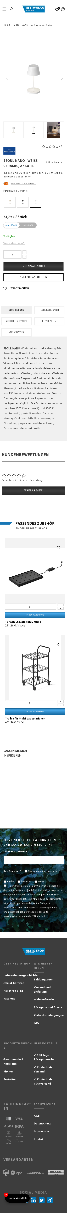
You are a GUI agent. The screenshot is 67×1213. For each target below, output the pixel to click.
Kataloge (9, 998)
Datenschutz (42, 1123)
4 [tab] (39, 815)
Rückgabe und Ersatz (48, 1007)
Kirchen (8, 1071)
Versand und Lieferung (42, 989)
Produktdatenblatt (23, 183)
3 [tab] (36, 815)
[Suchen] (11, 9)
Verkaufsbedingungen (49, 1015)
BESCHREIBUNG (16, 310)
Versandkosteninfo (14, 243)
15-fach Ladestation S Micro (23, 622)
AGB (37, 1116)
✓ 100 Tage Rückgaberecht (44, 1057)
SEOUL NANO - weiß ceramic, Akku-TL (34, 25)
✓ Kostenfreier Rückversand (44, 1081)
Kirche (10, 881)
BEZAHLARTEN (49, 321)
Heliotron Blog (13, 991)
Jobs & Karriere (13, 983)
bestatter (26, 881)
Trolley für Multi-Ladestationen (25, 718)
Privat (41, 881)
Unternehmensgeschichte (18, 975)
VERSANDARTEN (16, 332)
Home (6, 25)
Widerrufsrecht (44, 999)
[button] (4, 9)
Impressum (41, 1131)
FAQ (36, 1023)
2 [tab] (33, 815)
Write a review (33, 490)
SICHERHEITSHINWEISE (16, 321)
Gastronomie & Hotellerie (13, 1061)
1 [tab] (30, 815)
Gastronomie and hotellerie (43, 871)
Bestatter (9, 1079)
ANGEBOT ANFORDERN (33, 277)
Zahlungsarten (43, 979)
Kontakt (39, 1139)
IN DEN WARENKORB (35, 615)
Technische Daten (49, 310)
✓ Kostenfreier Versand (44, 1069)
